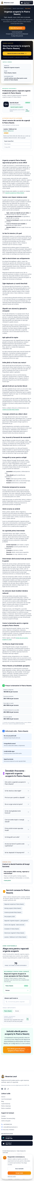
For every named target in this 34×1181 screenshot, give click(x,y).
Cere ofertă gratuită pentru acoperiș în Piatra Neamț (16, 1050)
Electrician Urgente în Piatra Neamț (14, 933)
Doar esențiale (19, 1168)
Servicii (3, 1097)
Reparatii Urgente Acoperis (18, 8)
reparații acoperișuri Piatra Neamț (14, 193)
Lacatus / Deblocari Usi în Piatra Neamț (15, 937)
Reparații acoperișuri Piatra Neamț (14, 904)
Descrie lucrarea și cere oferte (15, 53)
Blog (2, 1101)
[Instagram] (5, 1089)
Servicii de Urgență (7, 8)
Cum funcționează (6, 1099)
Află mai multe (12, 1176)
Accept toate (19, 1173)
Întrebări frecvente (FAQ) (8, 1118)
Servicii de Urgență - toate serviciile (14, 924)
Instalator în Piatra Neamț (11, 929)
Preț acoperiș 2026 (9, 916)
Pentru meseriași (6, 1106)
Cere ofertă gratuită (16, 28)
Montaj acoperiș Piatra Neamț (12, 908)
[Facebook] (2, 1089)
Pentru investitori (6, 1108)
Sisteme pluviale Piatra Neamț (12, 912)
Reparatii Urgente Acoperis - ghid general (16, 920)
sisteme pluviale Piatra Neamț (10, 409)
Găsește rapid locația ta (11, 998)
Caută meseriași (5, 1103)
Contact (3, 1116)
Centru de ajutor (5, 1121)
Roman (17, 1011)
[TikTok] (8, 1089)
